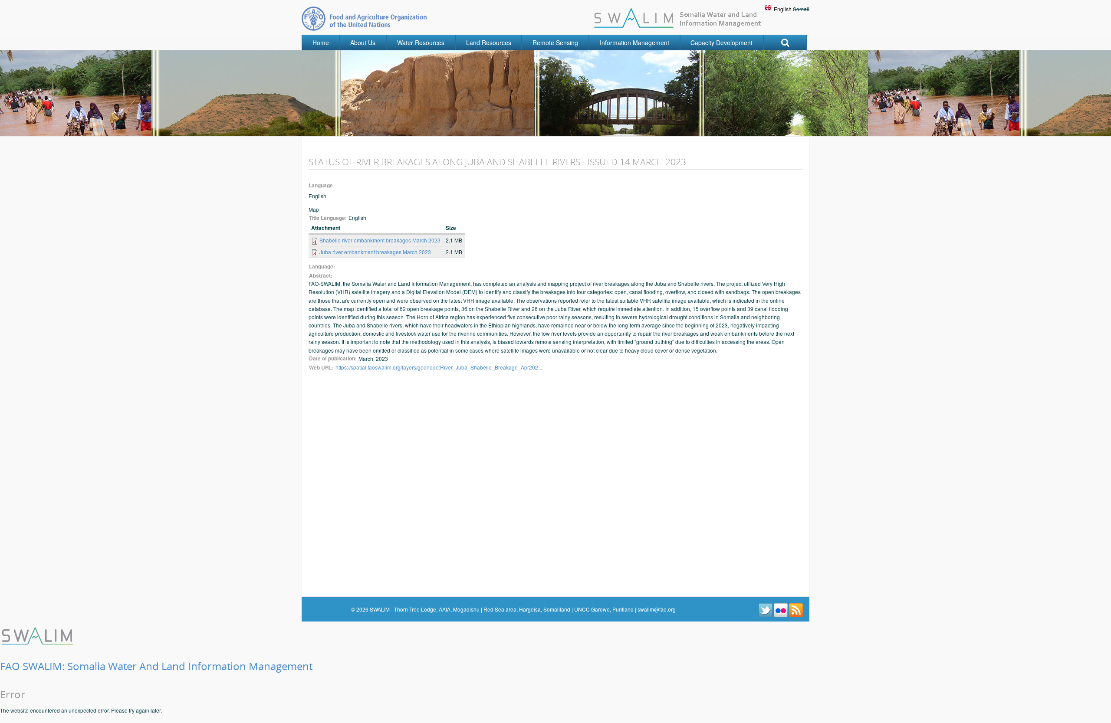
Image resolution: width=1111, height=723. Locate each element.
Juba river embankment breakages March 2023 (375, 251)
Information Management (634, 42)
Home (320, 42)
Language (321, 185)
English (783, 9)
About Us (362, 42)
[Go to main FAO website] (364, 18)
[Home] (38, 634)
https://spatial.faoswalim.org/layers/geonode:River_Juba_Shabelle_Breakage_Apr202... (438, 367)
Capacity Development (721, 42)
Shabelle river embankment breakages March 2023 (379, 240)
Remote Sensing (555, 42)
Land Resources (488, 42)
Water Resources (420, 42)
